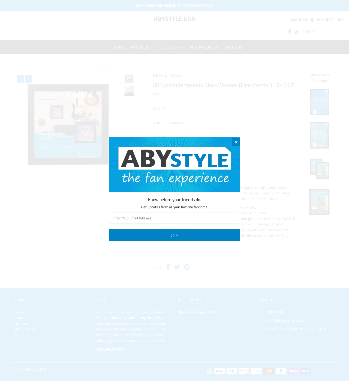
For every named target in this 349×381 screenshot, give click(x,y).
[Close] (236, 142)
